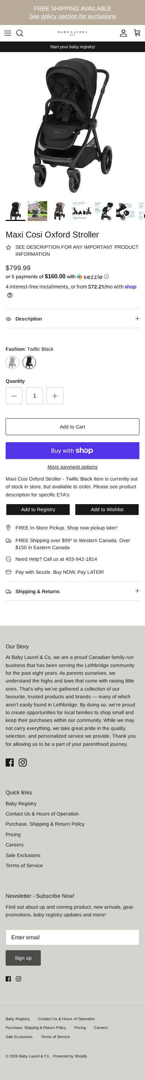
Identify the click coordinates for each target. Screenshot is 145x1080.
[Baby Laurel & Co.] (72, 32)
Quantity (15, 381)
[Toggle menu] (7, 33)
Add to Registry (38, 509)
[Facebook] (10, 762)
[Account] (122, 33)
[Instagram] (23, 762)
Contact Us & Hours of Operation (42, 814)
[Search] (23, 33)
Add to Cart (72, 427)
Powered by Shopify (70, 1056)
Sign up (23, 958)
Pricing (13, 834)
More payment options (72, 467)
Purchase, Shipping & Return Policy (45, 824)
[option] (72, 124)
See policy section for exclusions (72, 16)
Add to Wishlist (107, 509)
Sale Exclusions (23, 855)
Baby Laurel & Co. (35, 1056)
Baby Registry (21, 803)
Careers (15, 844)
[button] (72, 276)
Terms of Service (24, 865)
